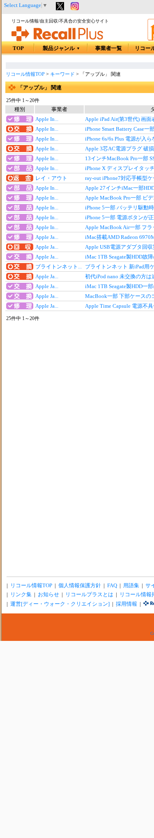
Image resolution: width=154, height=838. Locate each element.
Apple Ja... (46, 237)
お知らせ (48, 594)
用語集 (131, 585)
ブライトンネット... (58, 267)
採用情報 (126, 604)
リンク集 (21, 594)
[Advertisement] (77, 761)
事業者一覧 (108, 48)
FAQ (112, 585)
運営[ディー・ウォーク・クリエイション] (60, 604)
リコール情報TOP (25, 74)
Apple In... (46, 119)
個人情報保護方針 (79, 585)
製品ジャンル (61, 48)
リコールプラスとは (89, 594)
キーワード (62, 74)
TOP (18, 48)
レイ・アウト (51, 178)
